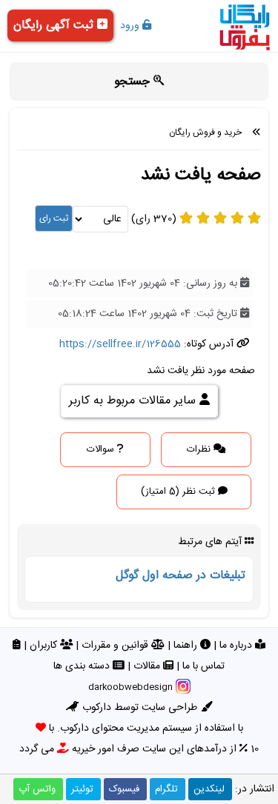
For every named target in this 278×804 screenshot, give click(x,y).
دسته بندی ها (83, 666)
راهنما (186, 645)
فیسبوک (124, 789)
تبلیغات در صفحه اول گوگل (180, 576)
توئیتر (82, 789)
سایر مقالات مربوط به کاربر (134, 401)
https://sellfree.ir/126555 (120, 344)
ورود (131, 26)
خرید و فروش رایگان (205, 132)
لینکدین (209, 789)
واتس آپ (37, 789)
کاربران (45, 645)
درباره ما (237, 645)
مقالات (148, 666)
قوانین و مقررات (116, 645)
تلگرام (166, 789)
